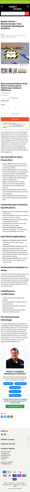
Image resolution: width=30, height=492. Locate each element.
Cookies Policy (16, 484)
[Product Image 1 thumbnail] (4, 70)
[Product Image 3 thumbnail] (15, 70)
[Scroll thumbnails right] (27, 71)
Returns (15, 486)
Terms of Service (20, 483)
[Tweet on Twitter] (5, 416)
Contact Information (6, 484)
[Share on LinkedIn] (8, 416)
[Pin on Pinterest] (11, 416)
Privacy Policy (11, 483)
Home (2, 34)
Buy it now (15, 119)
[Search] (27, 13)
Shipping (24, 484)
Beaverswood (6, 93)
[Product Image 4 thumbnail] (23, 70)
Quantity (3, 104)
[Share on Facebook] (2, 416)
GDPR (5, 483)
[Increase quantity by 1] (15, 108)
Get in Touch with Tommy (15, 406)
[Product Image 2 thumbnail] (10, 70)
